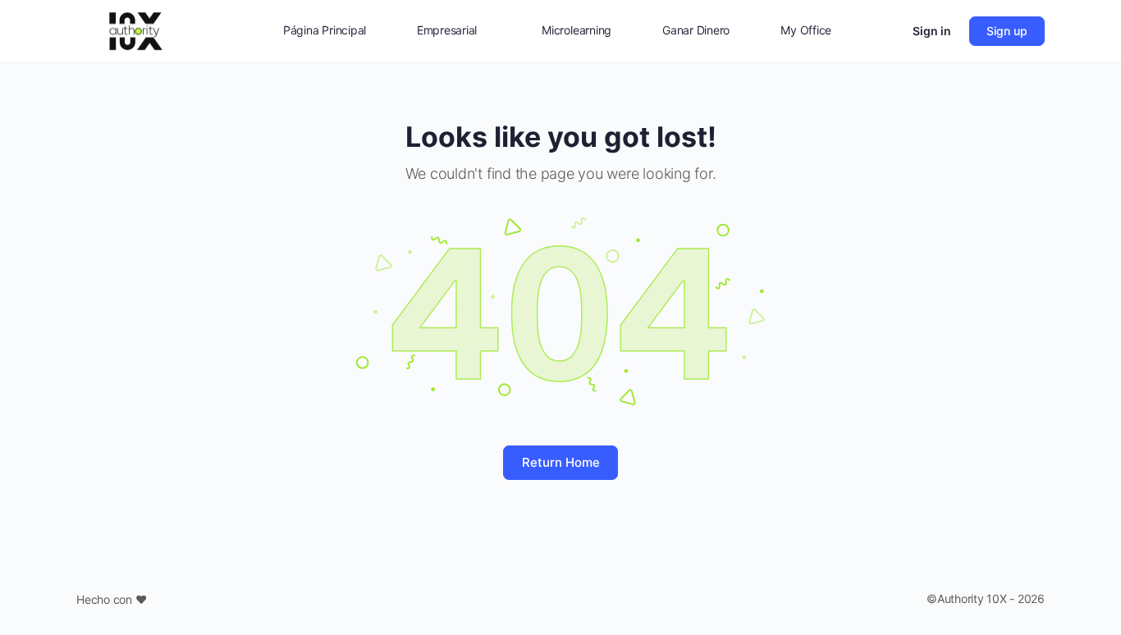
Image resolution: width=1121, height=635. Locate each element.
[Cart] (885, 31)
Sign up (1006, 31)
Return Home (561, 462)
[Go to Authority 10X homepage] (135, 30)
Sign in (932, 31)
